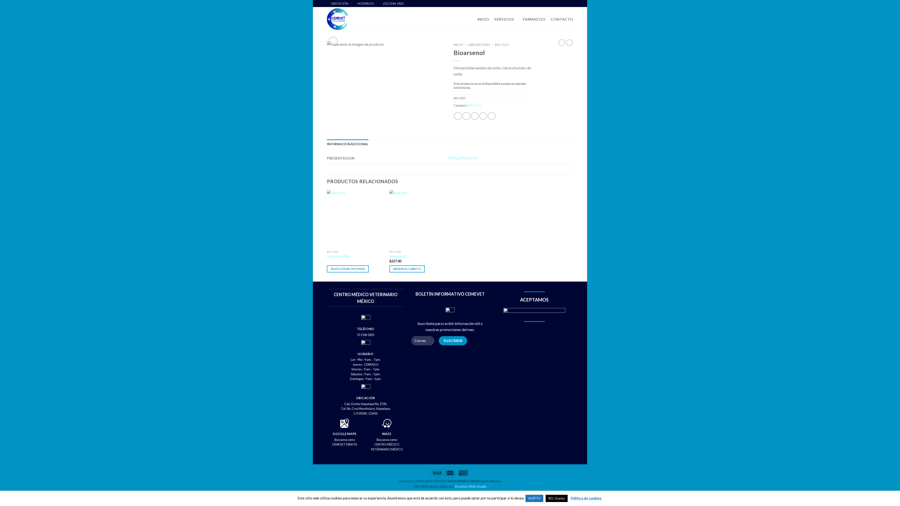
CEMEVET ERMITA (344, 444)
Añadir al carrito (407, 268)
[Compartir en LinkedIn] (491, 116)
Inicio (458, 45)
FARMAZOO (534, 19)
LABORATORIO (479, 45)
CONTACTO (562, 19)
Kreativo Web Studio (471, 486)
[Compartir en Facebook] (458, 116)
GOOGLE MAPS (344, 434)
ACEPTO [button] (534, 498)
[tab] (347, 144)
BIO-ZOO (502, 45)
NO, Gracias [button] (556, 498)
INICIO (483, 19)
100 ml (452, 158)
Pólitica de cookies (586, 498)
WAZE (386, 434)
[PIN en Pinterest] (483, 116)
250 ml (463, 158)
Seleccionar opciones (348, 268)
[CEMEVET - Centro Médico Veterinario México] (355, 19)
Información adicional (347, 144)
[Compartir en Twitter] (466, 116)
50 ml (473, 158)
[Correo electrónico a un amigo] (475, 116)
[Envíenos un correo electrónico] (570, 3)
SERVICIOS (504, 19)
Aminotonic (398, 256)
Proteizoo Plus (338, 256)
